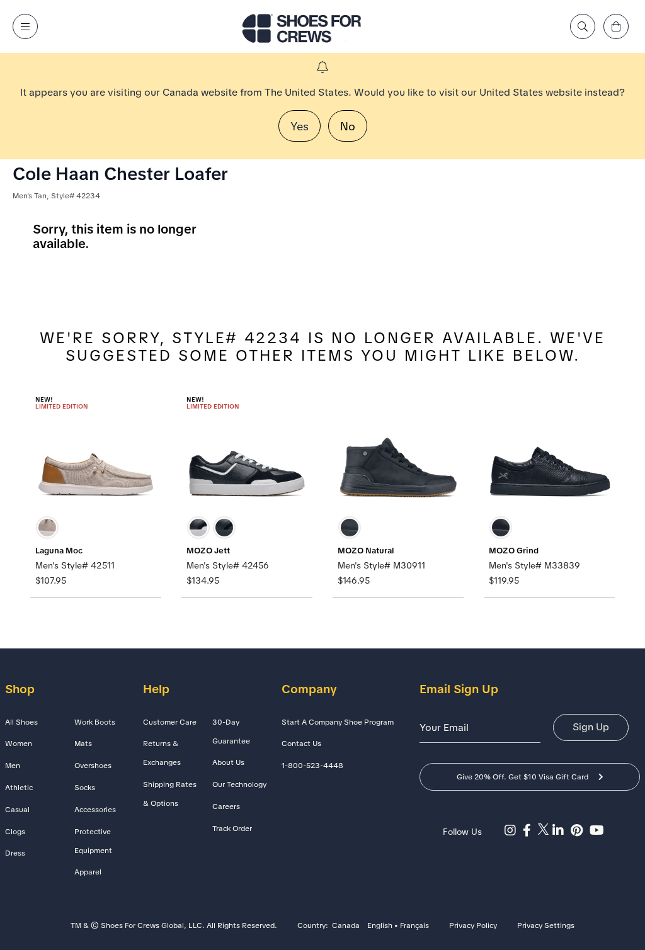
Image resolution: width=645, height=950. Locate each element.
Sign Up (591, 726)
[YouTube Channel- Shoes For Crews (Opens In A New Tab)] (598, 830)
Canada (346, 926)
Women (18, 743)
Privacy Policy (473, 926)
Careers (226, 806)
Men (12, 766)
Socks (84, 788)
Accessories (95, 810)
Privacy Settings (545, 926)
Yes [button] (299, 126)
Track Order (232, 828)
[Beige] (47, 527)
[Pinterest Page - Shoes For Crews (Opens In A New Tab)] (580, 830)
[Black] (224, 527)
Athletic (19, 788)
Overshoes (92, 766)
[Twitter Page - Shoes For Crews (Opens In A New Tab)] (545, 830)
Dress (15, 853)
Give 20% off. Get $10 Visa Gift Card (522, 777)
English (379, 926)
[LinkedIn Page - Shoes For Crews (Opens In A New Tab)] (561, 830)
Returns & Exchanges (162, 752)
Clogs (15, 832)
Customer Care (170, 722)
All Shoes (21, 722)
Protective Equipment (93, 841)
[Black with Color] (198, 527)
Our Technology (239, 784)
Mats (83, 743)
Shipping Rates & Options (170, 793)
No (347, 126)
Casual (17, 810)
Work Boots (94, 722)
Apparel (87, 872)
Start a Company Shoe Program (338, 722)
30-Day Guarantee (231, 731)
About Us (228, 762)
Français (414, 926)
